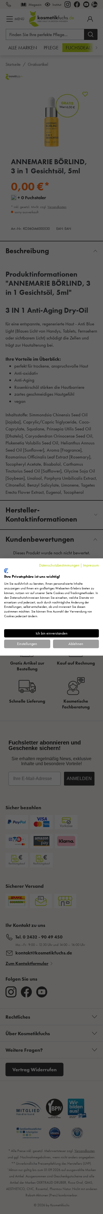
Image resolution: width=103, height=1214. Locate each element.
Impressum (91, 565)
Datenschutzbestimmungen (59, 565)
